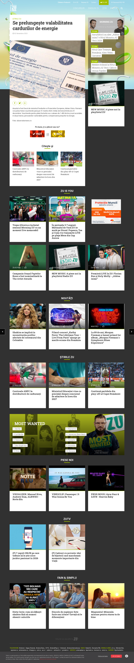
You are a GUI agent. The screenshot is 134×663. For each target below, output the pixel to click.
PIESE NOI (67, 460)
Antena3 (63, 648)
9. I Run (17, 451)
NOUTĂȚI (67, 298)
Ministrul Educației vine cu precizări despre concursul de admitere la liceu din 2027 (46, 174)
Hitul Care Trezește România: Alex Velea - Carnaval (103, 52)
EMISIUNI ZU (93, 8)
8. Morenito (70, 445)
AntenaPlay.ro (54, 648)
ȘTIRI (104, 8)
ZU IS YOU (67, 191)
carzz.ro (104, 650)
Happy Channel (30, 648)
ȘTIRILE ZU (17, 19)
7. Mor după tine (20, 445)
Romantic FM (96, 648)
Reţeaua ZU (84, 2)
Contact (93, 2)
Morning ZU (106, 22)
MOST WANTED (30, 423)
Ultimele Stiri (120, 648)
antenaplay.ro (80, 650)
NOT (59, 134)
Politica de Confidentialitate (48, 659)
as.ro (43, 650)
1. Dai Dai (17, 429)
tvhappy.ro (32, 650)
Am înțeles (117, 656)
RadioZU (88, 648)
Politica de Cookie (103, 656)
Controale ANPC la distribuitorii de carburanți (21, 171)
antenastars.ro (23, 650)
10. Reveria (70, 451)
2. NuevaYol (71, 429)
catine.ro (49, 650)
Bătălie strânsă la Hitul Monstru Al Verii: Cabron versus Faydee (104, 67)
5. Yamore (18, 440)
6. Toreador (71, 440)
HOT (38, 134)
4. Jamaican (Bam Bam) (76, 434)
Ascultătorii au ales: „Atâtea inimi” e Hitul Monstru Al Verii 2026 (105, 37)
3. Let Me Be (18, 434)
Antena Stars (40, 648)
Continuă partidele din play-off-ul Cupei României (70, 171)
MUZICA (113, 8)
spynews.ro (14, 650)
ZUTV (47, 648)
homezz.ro (97, 650)
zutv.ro (39, 650)
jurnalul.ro (65, 650)
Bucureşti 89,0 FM (118, 2)
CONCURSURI (79, 8)
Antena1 (22, 648)
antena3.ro (57, 650)
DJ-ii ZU (75, 2)
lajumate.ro (89, 650)
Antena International (73, 648)
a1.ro (113, 648)
